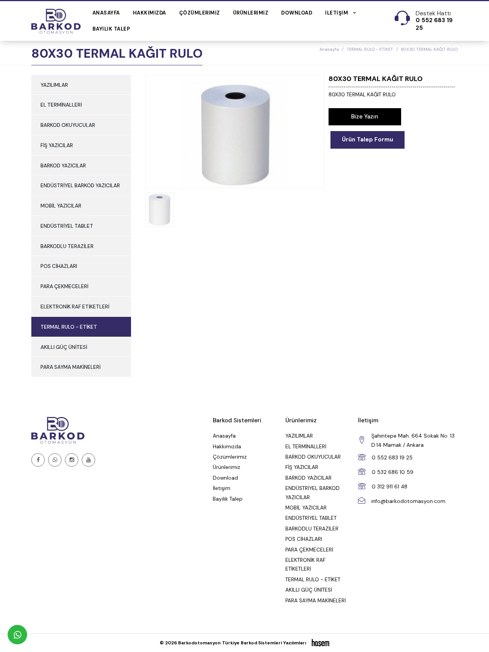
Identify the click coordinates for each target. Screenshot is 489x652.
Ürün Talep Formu (367, 139)
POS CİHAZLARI (58, 266)
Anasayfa (106, 13)
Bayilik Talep (111, 29)
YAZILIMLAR (54, 85)
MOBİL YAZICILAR (60, 206)
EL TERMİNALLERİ (61, 105)
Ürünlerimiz (251, 13)
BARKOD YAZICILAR (63, 165)
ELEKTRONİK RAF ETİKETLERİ (74, 306)
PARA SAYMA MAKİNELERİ (70, 367)
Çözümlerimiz (199, 13)
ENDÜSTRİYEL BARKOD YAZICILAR (80, 185)
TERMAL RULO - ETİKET (370, 49)
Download (296, 13)
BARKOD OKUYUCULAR (67, 125)
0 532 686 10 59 (392, 472)
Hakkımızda (149, 13)
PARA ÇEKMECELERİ (64, 286)
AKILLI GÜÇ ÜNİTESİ (63, 347)
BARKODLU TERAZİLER (67, 246)
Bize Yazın (364, 116)
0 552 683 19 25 (392, 457)
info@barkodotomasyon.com (408, 501)
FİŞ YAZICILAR (56, 145)
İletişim (221, 488)
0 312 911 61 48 (389, 486)
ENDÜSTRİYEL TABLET (66, 226)
